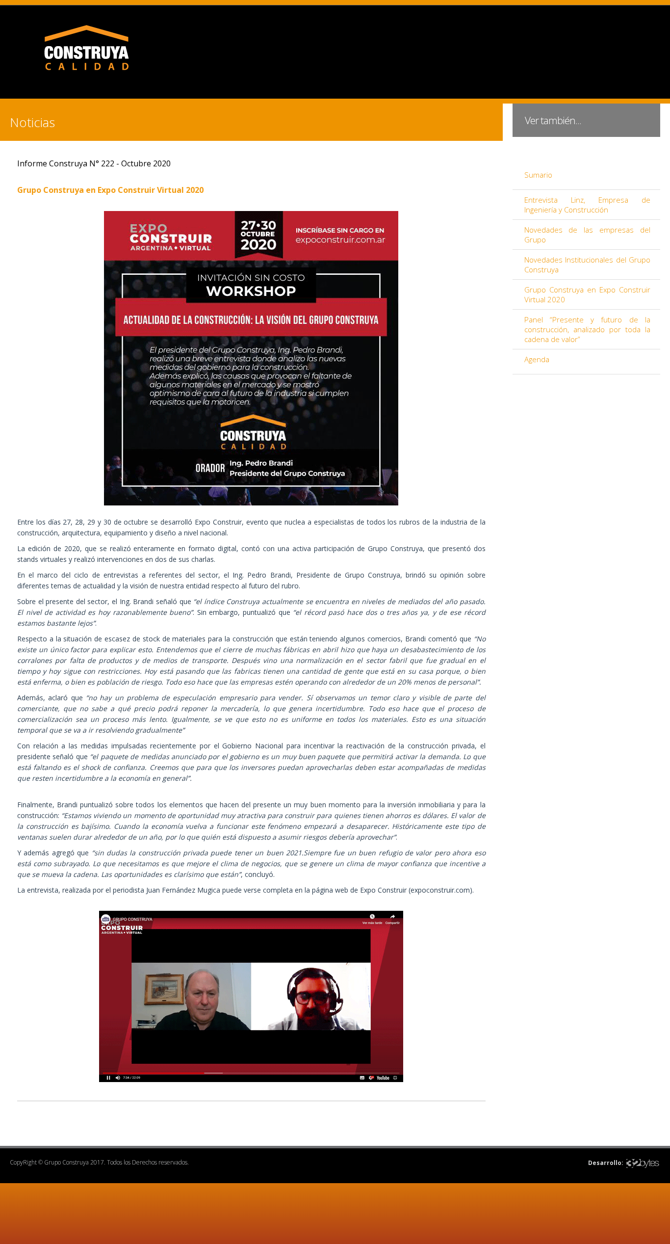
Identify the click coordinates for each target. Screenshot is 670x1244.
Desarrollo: (605, 1163)
